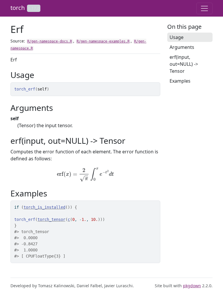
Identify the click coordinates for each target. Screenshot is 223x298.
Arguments (182, 47)
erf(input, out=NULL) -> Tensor (184, 64)
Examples (180, 81)
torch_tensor (51, 219)
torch (17, 8)
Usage (177, 37)
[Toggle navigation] (204, 8)
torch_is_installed (44, 207)
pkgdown (192, 285)
